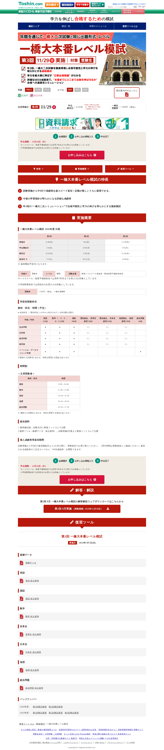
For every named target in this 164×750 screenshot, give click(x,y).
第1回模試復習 (40, 707)
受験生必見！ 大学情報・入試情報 (47, 734)
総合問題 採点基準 (34, 688)
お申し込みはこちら (80, 155)
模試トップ (34, 26)
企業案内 (123, 4)
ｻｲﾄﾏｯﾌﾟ (136, 4)
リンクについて (86, 742)
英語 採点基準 (32, 581)
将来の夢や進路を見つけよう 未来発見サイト (112, 734)
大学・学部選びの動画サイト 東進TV (61, 738)
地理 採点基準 (32, 670)
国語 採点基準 (32, 599)
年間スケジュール (98, 26)
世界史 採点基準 (33, 634)
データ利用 (130, 742)
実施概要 (82, 169)
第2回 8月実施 (79, 508)
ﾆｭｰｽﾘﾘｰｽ (143, 4)
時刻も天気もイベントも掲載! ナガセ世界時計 (98, 738)
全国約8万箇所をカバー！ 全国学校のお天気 (77, 730)
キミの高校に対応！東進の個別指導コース (39, 730)
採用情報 (130, 4)
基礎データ (30, 563)
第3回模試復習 (72, 713)
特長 (38, 169)
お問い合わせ (100, 742)
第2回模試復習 (56, 707)
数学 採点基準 (32, 616)
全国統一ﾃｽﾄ (116, 4)
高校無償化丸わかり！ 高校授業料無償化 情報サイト (120, 730)
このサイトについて (70, 742)
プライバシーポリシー (115, 742)
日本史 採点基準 (33, 652)
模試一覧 (66, 26)
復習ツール (126, 169)
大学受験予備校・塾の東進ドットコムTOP (45, 742)
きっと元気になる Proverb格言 (77, 734)
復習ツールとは (130, 26)
